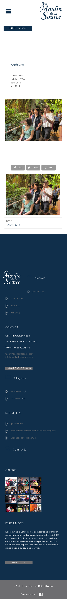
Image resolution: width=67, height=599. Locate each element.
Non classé (16, 391)
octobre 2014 (17, 79)
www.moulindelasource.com (19, 354)
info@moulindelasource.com (19, 357)
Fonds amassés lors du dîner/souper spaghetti (33, 430)
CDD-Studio (45, 586)
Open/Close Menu (3, 11)
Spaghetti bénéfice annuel (23, 438)
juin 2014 (15, 86)
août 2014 (16, 82)
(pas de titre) (17, 423)
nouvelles (15, 398)
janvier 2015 (17, 75)
